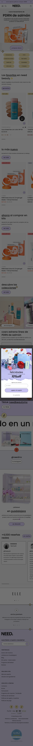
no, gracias (16, 395)
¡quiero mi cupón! (16, 390)
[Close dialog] (30, 350)
